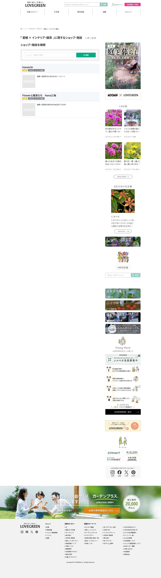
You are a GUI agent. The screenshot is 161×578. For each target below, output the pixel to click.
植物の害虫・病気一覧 (92, 538)
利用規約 (127, 551)
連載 (104, 12)
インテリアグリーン (109, 532)
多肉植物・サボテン (71, 551)
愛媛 (24, 70)
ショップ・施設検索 (29, 29)
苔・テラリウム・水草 (109, 527)
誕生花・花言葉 (70, 530)
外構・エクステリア (71, 557)
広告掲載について (129, 541)
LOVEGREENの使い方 (131, 530)
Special (128, 12)
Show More (122, 177)
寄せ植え (68, 535)
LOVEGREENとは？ (130, 527)
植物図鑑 (80, 12)
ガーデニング (69, 532)
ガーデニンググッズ (91, 532)
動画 (47, 538)
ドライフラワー (89, 535)
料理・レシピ (69, 546)
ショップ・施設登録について (132, 543)
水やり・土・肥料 (108, 543)
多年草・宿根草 (70, 538)
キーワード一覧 (129, 535)
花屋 (30, 70)
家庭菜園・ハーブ (70, 543)
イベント (48, 535)
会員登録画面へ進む (123, 412)
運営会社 (127, 554)
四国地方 (39, 29)
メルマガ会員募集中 (130, 532)
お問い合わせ (128, 549)
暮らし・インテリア (90, 530)
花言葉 (56, 12)
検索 (104, 4)
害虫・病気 (68, 554)
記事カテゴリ (32, 12)
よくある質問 (128, 538)
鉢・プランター (107, 541)
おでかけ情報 (89, 527)
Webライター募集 (129, 546)
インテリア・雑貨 (38, 70)
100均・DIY (106, 530)
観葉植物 (68, 549)
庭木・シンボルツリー (71, 541)
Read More (121, 231)
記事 (47, 527)
